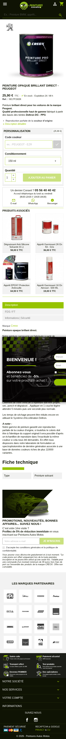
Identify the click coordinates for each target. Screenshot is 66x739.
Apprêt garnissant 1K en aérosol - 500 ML (49, 286)
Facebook (27, 719)
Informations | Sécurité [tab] (17, 318)
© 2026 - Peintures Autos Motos (33, 736)
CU (48, 730)
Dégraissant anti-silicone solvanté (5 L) (16, 245)
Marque (6, 326)
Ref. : (5, 99)
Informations (12, 706)
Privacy (40, 730)
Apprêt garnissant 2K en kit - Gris (49, 245)
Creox (14, 325)
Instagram (35, 719)
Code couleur (13, 137)
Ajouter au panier (42, 177)
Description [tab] (11, 305)
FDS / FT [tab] (10, 311)
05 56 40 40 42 (45, 190)
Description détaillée (14, 123)
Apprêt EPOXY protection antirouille (16, 286)
